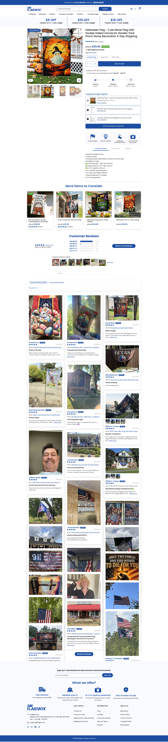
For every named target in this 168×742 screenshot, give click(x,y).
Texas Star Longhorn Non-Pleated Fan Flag (124, 380)
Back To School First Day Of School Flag (46, 415)
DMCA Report (124, 725)
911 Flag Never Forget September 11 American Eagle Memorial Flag (119, 329)
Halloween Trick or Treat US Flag (127, 220)
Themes (52, 14)
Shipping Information (81, 721)
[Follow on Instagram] (32, 727)
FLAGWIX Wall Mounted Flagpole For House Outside (114, 118)
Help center (122, 14)
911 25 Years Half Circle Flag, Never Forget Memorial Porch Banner (121, 432)
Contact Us (77, 711)
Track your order (79, 714)
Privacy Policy (125, 714)
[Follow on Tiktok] (39, 727)
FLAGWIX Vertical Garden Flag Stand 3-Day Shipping (114, 109)
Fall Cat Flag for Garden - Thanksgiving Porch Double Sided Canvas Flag (38, 221)
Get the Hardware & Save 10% (113, 126)
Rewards (100, 725)
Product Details (101, 148)
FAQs (99, 711)
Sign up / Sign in (102, 721)
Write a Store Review (123, 246)
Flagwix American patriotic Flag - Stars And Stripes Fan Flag (84, 635)
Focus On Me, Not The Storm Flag (69, 220)
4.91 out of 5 (49, 245)
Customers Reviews (103, 718)
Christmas (32, 14)
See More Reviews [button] (84, 654)
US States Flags (93, 14)
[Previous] (30, 56)
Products (80, 14)
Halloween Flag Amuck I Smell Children (97, 221)
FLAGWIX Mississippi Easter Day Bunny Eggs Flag (45, 348)
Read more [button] (71, 357)
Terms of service (126, 718)
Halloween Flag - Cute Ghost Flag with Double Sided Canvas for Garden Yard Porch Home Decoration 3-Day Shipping (118, 98)
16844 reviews (99, 42)
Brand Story (124, 711)
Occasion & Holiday (66, 14)
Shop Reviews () (57, 282)
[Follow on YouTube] (35, 727)
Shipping (128, 148)
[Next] (79, 56)
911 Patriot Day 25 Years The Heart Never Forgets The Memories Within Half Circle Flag (83, 466)
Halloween (42, 14)
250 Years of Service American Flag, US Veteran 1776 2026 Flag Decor (44, 483)
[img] (44, 245)
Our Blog (100, 714)
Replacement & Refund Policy (84, 718)
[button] (73, 241)
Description (115, 148)
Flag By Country (108, 14)
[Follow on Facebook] (28, 727)
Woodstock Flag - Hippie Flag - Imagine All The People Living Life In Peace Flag (83, 348)
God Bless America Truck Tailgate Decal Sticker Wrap (44, 659)
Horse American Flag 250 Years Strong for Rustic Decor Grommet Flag (83, 533)
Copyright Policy (125, 721)
